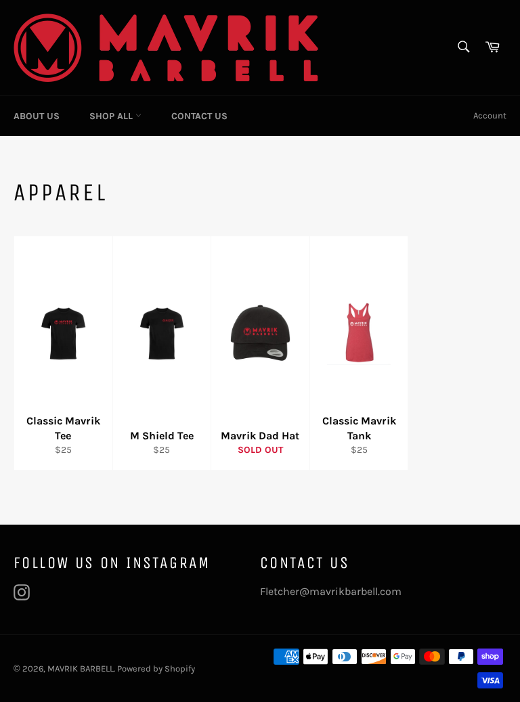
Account (489, 115)
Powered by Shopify (156, 668)
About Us (37, 116)
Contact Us (199, 116)
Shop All (112, 116)
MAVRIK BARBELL (80, 668)
